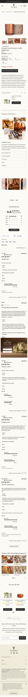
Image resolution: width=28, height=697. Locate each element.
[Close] (25, 683)
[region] (14, 688)
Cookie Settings (14, 693)
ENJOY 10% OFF (7, 351)
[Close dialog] (26, 338)
